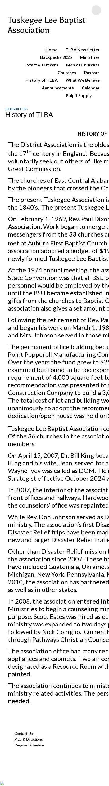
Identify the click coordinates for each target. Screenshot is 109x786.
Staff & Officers (42, 64)
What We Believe (83, 80)
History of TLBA (41, 80)
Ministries (90, 57)
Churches (67, 72)
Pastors (92, 72)
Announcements (58, 87)
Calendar (91, 87)
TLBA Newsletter (82, 49)
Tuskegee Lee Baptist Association (47, 25)
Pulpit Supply (79, 95)
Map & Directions (27, 739)
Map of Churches (83, 64)
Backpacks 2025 (56, 57)
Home (51, 49)
